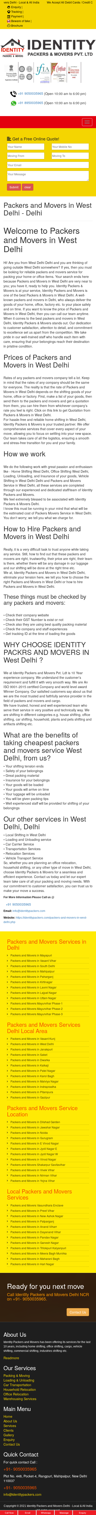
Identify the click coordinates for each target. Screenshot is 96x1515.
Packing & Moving (16, 1375)
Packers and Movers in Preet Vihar (32, 1211)
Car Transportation (17, 1384)
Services (9, 1425)
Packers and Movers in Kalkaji (29, 1065)
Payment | (17, 16)
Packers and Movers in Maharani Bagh (35, 1259)
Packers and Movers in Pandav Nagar (34, 1237)
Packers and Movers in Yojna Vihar (32, 1181)
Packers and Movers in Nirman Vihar (33, 1175)
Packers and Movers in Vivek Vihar (32, 1170)
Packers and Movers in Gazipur (30, 1097)
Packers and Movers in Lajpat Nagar (33, 993)
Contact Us (11, 1444)
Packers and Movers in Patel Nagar (32, 1071)
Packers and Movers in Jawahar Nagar (35, 1127)
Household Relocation (19, 1389)
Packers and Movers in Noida (29, 1133)
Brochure (16, 25)
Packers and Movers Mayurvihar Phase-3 (36, 1014)
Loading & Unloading (18, 1380)
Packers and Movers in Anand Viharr (33, 1227)
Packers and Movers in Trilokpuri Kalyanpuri (38, 1248)
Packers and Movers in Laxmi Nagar (33, 987)
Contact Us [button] (78, 1312)
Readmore (11, 1358)
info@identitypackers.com (29, 911)
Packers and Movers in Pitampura (31, 1092)
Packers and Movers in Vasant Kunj (32, 1038)
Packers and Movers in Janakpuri (31, 1049)
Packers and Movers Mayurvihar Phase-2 (36, 1009)
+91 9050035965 (30, 93)
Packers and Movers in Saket (28, 1055)
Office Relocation (16, 1394)
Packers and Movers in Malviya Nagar (34, 1081)
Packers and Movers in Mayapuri (31, 955)
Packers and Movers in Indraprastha (33, 1087)
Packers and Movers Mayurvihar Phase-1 (36, 1003)
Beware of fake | (20, 21)
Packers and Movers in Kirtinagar (31, 982)
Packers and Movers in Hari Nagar (32, 1264)
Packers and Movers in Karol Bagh (32, 1076)
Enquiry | (16, 7)
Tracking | (16, 11)
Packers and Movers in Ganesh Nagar (34, 1243)
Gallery (8, 1435)
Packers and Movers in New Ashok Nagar (36, 1216)
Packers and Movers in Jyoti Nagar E (33, 1149)
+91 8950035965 (30, 102)
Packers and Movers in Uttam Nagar (33, 998)
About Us (10, 1421)
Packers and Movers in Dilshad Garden (35, 1122)
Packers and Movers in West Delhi (32, 1044)
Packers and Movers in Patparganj (32, 1221)
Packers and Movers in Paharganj (31, 977)
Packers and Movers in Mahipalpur (32, 971)
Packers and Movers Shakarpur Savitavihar (37, 1165)
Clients (8, 1430)
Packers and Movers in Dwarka (30, 1060)
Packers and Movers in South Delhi (32, 966)
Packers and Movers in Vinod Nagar (33, 1159)
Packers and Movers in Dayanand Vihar (35, 1232)
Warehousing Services (19, 1398)
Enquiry (9, 1439)
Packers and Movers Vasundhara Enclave (36, 1205)
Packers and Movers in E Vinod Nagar (34, 1143)
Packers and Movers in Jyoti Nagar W (34, 1154)
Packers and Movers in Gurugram (31, 1138)
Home (7, 1416)
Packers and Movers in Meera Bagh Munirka (38, 1253)
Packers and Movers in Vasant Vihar (33, 960)
